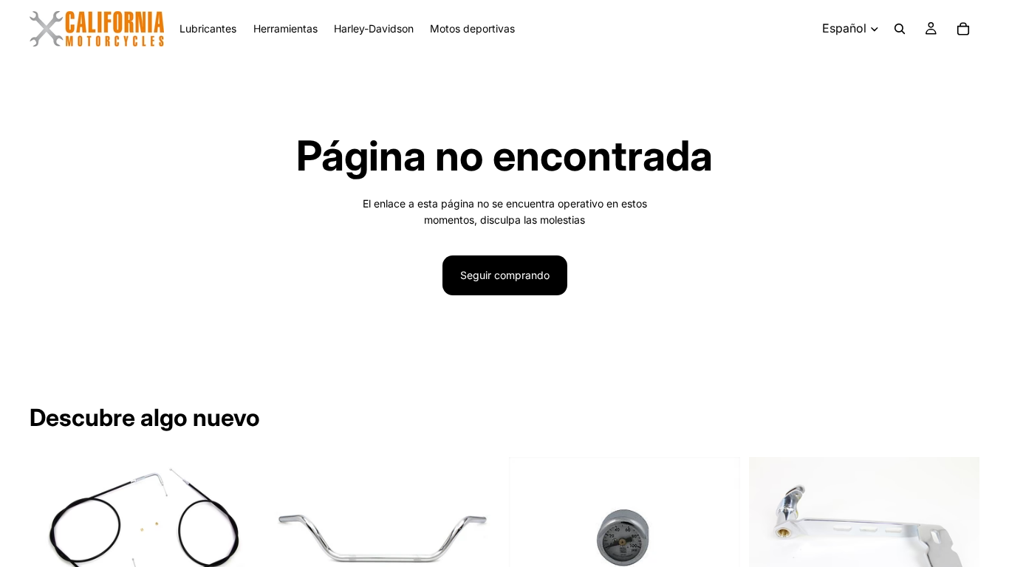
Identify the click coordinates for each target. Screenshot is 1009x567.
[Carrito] (963, 29)
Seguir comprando (505, 275)
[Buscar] (899, 29)
